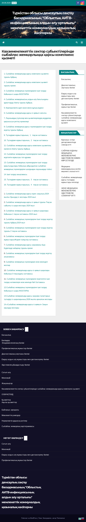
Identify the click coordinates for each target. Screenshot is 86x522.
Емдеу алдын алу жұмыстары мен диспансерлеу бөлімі (70, 96)
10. (5, 140)
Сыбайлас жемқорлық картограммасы (18, 426)
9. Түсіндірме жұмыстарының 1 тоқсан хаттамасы (25, 135)
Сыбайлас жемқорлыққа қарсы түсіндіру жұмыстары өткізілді (71, 179)
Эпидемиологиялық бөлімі (13, 343)
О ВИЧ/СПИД (7, 394)
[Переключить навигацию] (81, 42)
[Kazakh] (79, 519)
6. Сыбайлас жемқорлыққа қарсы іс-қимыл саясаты (25, 113)
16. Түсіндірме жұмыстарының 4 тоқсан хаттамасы (26, 185)
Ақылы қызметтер (9, 402)
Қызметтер (6, 400)
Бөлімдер (6, 340)
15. (5, 180)
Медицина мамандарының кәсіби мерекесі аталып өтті (71, 169)
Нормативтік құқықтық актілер (14, 421)
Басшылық (66, 79)
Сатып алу (6, 372)
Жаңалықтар (7, 383)
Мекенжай (6, 378)
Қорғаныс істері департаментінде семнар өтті (68, 142)
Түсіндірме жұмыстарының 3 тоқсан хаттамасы (27, 180)
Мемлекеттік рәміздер (11, 415)
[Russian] (82, 519)
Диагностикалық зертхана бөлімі (15, 354)
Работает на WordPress (29, 518)
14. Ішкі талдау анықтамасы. (15, 174)
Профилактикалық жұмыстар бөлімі (17, 348)
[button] (77, 42)
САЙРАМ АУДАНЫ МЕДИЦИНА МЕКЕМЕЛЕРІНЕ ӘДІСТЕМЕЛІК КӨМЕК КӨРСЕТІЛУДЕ (70, 156)
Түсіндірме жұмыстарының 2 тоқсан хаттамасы (27, 140)
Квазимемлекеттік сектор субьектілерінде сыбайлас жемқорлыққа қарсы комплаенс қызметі (71, 118)
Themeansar (61, 518)
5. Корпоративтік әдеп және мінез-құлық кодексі (24, 108)
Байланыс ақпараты (10, 410)
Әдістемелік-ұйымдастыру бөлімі (16, 365)
